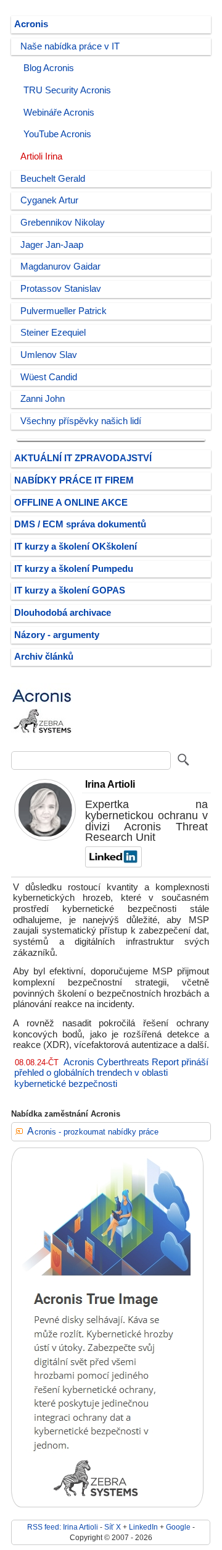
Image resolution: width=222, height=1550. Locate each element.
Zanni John (42, 399)
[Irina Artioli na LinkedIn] (112, 864)
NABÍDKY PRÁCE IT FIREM (74, 480)
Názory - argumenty (56, 635)
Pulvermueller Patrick (63, 311)
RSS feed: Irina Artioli (62, 1527)
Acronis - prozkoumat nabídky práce (92, 1131)
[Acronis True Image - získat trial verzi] (107, 1504)
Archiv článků (43, 657)
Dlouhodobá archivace (62, 613)
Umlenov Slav (48, 355)
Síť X (112, 1527)
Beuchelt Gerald (52, 179)
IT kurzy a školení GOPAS (69, 590)
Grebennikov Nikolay (62, 223)
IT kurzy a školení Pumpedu (73, 569)
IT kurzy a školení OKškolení (75, 546)
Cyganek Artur (49, 200)
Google (178, 1527)
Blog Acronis (48, 68)
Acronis (31, 24)
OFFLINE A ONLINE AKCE (71, 503)
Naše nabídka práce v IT (70, 46)
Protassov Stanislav (60, 289)
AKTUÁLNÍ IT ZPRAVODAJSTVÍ (83, 458)
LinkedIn (143, 1527)
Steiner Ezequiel (53, 333)
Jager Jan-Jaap (51, 245)
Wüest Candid (48, 377)
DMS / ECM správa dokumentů (80, 524)
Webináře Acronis (58, 112)
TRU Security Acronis (67, 90)
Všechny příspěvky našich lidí (80, 421)
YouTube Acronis (57, 134)
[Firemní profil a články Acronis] (42, 742)
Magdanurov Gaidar (60, 266)
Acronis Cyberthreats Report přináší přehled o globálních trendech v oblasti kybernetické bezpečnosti (111, 1073)
